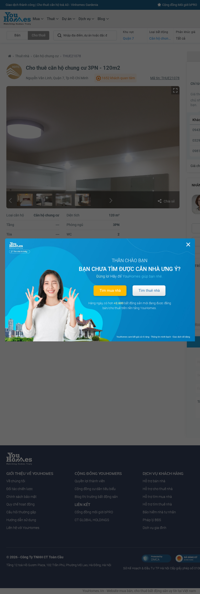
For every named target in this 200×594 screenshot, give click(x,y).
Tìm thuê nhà (149, 290)
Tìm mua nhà (110, 290)
